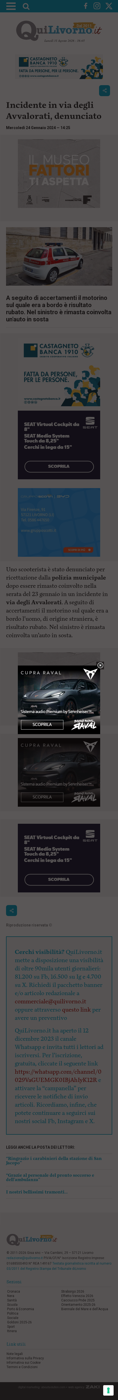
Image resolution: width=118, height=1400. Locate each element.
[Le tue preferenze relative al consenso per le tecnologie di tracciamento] (108, 1390)
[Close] (100, 665)
